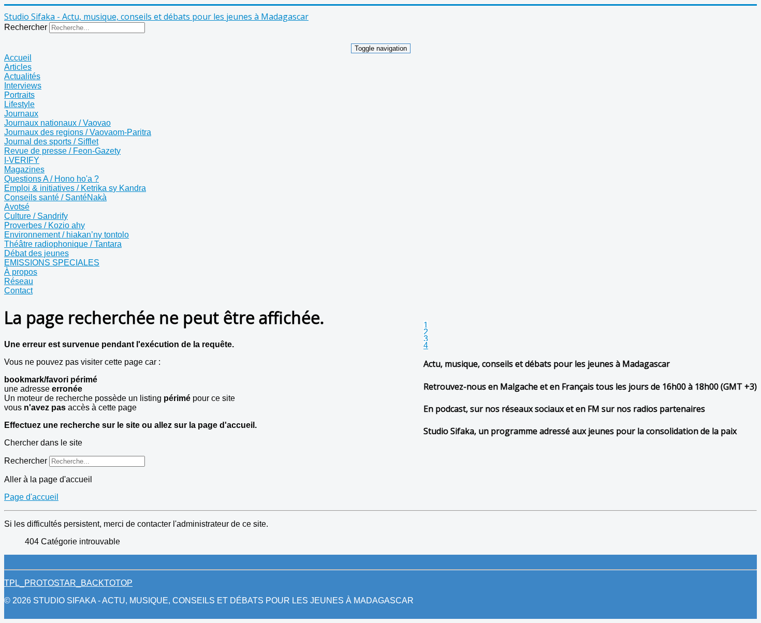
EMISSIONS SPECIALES (51, 262)
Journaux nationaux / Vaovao (57, 122)
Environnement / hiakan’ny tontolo (66, 234)
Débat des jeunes (36, 253)
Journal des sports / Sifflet (51, 141)
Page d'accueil (31, 497)
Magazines (24, 169)
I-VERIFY (21, 160)
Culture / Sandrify (36, 216)
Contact (18, 290)
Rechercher (25, 27)
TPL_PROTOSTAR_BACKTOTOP (68, 582)
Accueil (18, 57)
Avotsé (17, 206)
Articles (18, 67)
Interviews (22, 85)
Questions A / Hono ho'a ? (51, 178)
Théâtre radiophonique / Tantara (63, 244)
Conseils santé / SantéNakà (55, 197)
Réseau (18, 281)
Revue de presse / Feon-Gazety (62, 150)
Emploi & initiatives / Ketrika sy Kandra (75, 188)
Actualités (22, 76)
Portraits (19, 95)
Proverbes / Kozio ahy (44, 225)
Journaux (21, 113)
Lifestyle (19, 104)
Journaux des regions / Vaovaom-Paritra (77, 132)
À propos (20, 272)
